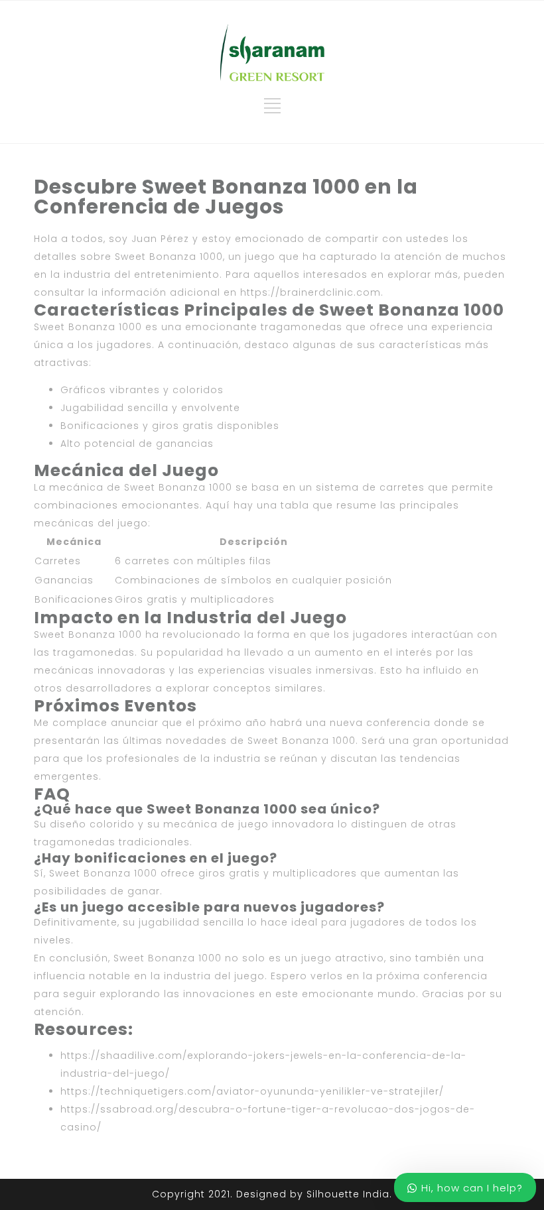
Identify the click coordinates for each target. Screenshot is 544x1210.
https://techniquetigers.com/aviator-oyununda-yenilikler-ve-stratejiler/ (252, 1091)
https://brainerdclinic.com (310, 292)
